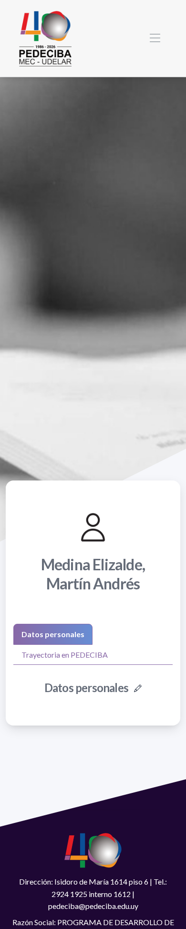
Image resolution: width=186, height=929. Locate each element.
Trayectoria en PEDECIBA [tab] (64, 654)
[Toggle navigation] (155, 38)
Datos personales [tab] (52, 634)
